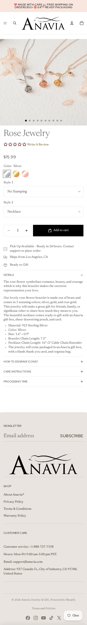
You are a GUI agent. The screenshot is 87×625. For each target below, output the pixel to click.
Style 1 (8, 182)
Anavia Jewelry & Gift (35, 600)
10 (61, 120)
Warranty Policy (15, 515)
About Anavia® (14, 494)
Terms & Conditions (17, 509)
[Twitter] (59, 618)
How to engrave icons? (21, 361)
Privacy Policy (13, 502)
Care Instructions (17, 371)
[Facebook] (28, 618)
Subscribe (71, 435)
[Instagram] (35, 618)
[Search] (15, 23)
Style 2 (8, 202)
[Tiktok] (51, 618)
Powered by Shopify (63, 600)
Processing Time (15, 381)
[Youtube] (43, 618)
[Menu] (5, 23)
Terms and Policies (43, 608)
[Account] (72, 23)
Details (9, 275)
